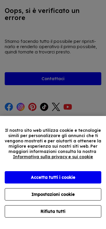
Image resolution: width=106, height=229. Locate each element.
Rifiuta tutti (53, 211)
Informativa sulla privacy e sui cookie (53, 156)
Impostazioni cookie (53, 194)
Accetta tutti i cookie (53, 177)
